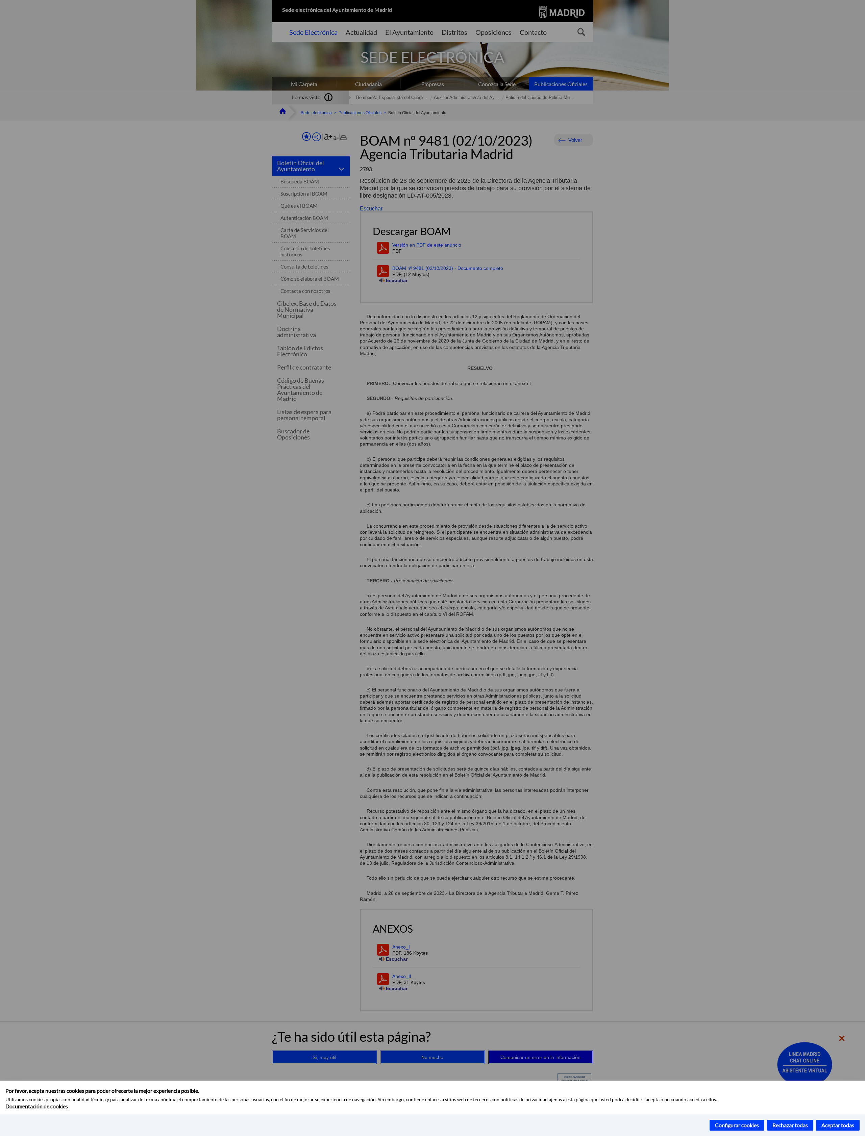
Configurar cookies (737, 1125)
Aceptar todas (837, 1125)
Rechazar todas (790, 1125)
